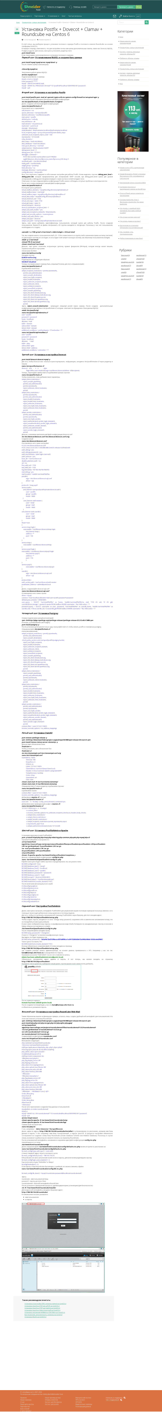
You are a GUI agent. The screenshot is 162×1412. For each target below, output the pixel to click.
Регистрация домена (83, 1406)
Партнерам (39, 16)
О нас (22, 1402)
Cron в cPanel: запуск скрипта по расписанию (132, 194)
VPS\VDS (79, 1402)
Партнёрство (25, 1406)
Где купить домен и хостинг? (130, 221)
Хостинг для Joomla (52, 1404)
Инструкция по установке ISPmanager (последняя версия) (131, 226)
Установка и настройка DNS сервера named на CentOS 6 (45, 1304)
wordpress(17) (141, 255)
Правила (23, 1398)
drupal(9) (139, 265)
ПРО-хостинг (80, 1400)
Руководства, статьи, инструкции (132, 47)
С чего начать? (25, 1411)
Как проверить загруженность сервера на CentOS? (43, 1315)
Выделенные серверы (84, 1404)
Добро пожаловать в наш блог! (131, 238)
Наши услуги (25, 16)
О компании (53, 16)
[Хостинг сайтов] (133, 121)
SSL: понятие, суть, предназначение (127, 233)
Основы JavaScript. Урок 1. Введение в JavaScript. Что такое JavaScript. (132, 202)
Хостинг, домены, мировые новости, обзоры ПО (130, 53)
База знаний (24, 1409)
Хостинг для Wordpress (53, 1402)
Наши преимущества (52, 1398)
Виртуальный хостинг (83, 1398)
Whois (138, 7)
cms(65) (123, 259)
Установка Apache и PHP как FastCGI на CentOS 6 (42, 1308)
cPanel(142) (140, 259)
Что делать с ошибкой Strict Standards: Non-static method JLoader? (130, 210)
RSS (121, 84)
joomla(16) (139, 262)
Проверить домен (126, 7)
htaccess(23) (125, 255)
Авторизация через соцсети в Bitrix (133, 183)
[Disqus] (67, 1356)
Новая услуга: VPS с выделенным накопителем (132, 169)
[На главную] (30, 7)
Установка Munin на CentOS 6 (35, 1317)
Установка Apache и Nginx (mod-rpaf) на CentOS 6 (42, 1310)
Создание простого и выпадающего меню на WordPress (133, 188)
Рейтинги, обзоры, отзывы (129, 58)
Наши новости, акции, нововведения (128, 42)
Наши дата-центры (27, 1404)
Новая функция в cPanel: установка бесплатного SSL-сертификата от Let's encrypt (132, 176)
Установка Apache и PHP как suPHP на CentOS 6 (42, 1306)
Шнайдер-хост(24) (127, 262)
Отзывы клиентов (51, 1400)
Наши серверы (25, 1400)
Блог (63, 16)
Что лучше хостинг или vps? (130, 217)
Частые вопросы (75, 16)
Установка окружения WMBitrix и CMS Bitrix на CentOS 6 (45, 1312)
